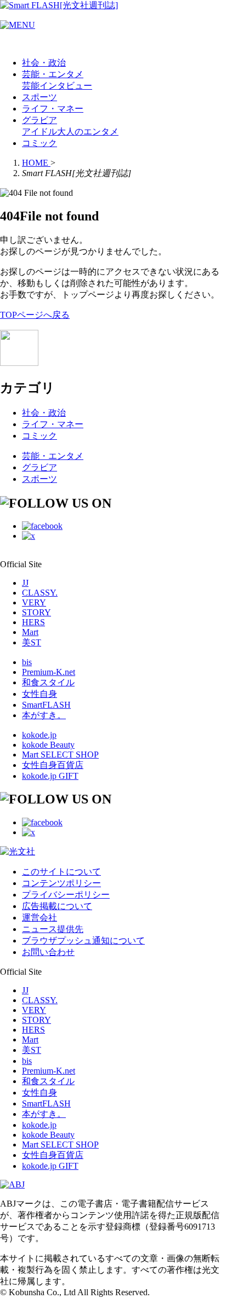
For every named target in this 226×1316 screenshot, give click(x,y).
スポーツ (39, 97)
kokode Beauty (48, 744)
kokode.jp (39, 734)
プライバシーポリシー (66, 894)
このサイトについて (61, 871)
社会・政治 (44, 62)
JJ (25, 582)
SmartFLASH (46, 704)
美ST (31, 642)
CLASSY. (40, 592)
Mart (30, 632)
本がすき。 (44, 715)
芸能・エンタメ (52, 74)
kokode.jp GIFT (50, 776)
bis (27, 662)
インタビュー (65, 85)
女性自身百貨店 (52, 765)
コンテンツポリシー (61, 883)
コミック (39, 143)
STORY (36, 612)
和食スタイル (48, 682)
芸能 (30, 85)
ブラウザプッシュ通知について (83, 940)
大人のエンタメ (87, 131)
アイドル (39, 131)
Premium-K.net (48, 672)
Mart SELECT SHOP (60, 754)
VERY (34, 602)
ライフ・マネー (52, 108)
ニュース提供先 (52, 929)
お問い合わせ (48, 952)
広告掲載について (57, 906)
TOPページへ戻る (35, 314)
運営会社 (39, 917)
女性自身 (39, 693)
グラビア (39, 120)
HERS (33, 622)
